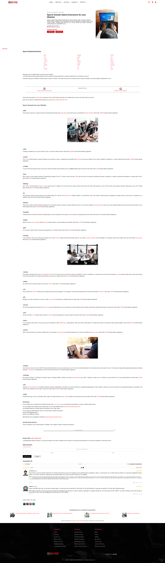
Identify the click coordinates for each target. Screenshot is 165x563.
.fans (45, 63)
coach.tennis (95, 332)
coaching (79, 159)
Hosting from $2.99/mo (52, 29)
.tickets (112, 63)
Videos (96, 534)
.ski (78, 68)
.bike (45, 55)
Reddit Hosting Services (80, 546)
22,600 (132, 159)
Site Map (56, 534)
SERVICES (58, 2)
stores (34, 291)
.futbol (46, 222)
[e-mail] (33, 504)
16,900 (101, 113)
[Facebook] (81, 467)
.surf (111, 57)
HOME (51, 2)
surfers (50, 315)
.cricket (45, 61)
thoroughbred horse (46, 274)
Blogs (96, 532)
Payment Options (58, 544)
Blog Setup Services (79, 544)
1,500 (30, 239)
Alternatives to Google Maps (133, 513)
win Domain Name (33, 387)
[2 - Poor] (25, 468)
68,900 (57, 388)
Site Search (98, 539)
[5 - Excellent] (30, 468)
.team (111, 59)
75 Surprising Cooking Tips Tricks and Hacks (99, 513)
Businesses (63, 322)
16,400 (87, 315)
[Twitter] (24, 504)
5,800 (100, 214)
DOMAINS (74, 2)
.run (78, 66)
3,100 (121, 307)
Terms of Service (58, 541)
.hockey (79, 61)
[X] (83, 467)
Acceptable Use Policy (60, 546)
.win (111, 66)
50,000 (38, 206)
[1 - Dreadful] (23, 468)
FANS (76, 176)
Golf (24, 230)
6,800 (30, 178)
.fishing (45, 64)
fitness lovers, (67, 195)
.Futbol (78, 57)
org (59, 404)
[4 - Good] (28, 468)
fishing (27, 186)
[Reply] (141, 482)
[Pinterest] (30, 504)
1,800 (33, 187)
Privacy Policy (57, 539)
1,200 (97, 168)
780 (60, 369)
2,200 (80, 222)
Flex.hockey (139, 238)
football (71, 214)
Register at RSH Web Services (59, 99)
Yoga (66, 396)
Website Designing (79, 539)
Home (55, 532)
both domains (97, 205)
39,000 (72, 151)
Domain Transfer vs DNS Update (44, 90)
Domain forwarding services (72, 406)
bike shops (64, 113)
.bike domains (89, 113)
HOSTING (66, 2)
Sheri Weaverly (36, 438)
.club (45, 57)
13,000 (70, 230)
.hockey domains (90, 238)
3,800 (68, 276)
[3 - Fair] (27, 468)
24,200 (112, 291)
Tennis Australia (61, 332)
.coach (45, 59)
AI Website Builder (79, 537)
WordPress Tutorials (100, 546)
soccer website (35, 222)
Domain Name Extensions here (53, 417)
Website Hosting (78, 534)
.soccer (112, 55)
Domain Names (78, 532)
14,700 (98, 396)
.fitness (45, 68)
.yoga (111, 68)
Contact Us (59, 31)
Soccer (45, 307)
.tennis (111, 61)
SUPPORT (82, 2)
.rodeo (78, 64)
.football (79, 55)
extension (40, 186)
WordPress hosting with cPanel (77, 520)
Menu (6, 48)
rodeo (49, 283)
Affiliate (97, 537)
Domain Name (39, 97)
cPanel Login (98, 541)
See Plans (50, 31)
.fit (44, 66)
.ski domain (53, 299)
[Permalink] (139, 482)
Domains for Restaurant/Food (120, 90)
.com (55, 404)
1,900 (106, 332)
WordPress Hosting (79, 541)
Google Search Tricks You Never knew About (62, 513)
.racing (78, 63)
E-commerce (31, 369)
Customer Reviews (99, 544)
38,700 (132, 322)
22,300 (140, 377)
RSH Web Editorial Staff (54, 27)
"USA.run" (101, 291)
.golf (78, 59)
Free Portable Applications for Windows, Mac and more (27, 513)
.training (112, 64)
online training (77, 377)
